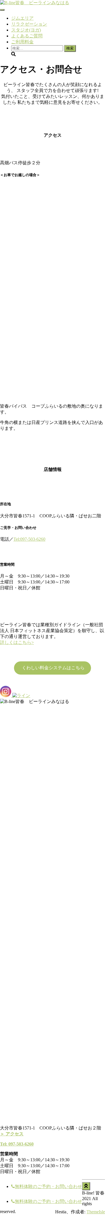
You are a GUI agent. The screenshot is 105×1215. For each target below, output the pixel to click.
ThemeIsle (96, 1211)
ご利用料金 (22, 41)
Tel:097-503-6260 (29, 539)
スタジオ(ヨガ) (26, 30)
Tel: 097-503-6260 (17, 1144)
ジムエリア (22, 18)
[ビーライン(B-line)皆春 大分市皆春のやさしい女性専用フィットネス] (34, 2)
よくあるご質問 (27, 35)
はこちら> (23, 642)
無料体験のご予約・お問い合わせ (48, 1186)
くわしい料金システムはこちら (53, 667)
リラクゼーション (29, 24)
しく (8, 642)
